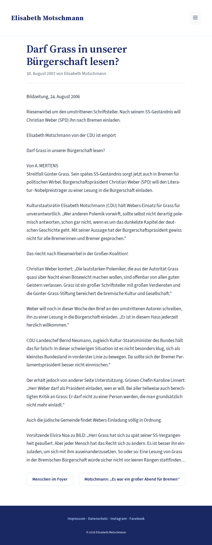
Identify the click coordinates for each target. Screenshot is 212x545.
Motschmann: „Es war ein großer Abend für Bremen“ (132, 479)
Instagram (118, 518)
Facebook (137, 518)
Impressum (76, 518)
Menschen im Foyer (50, 479)
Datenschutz (98, 518)
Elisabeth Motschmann (47, 17)
